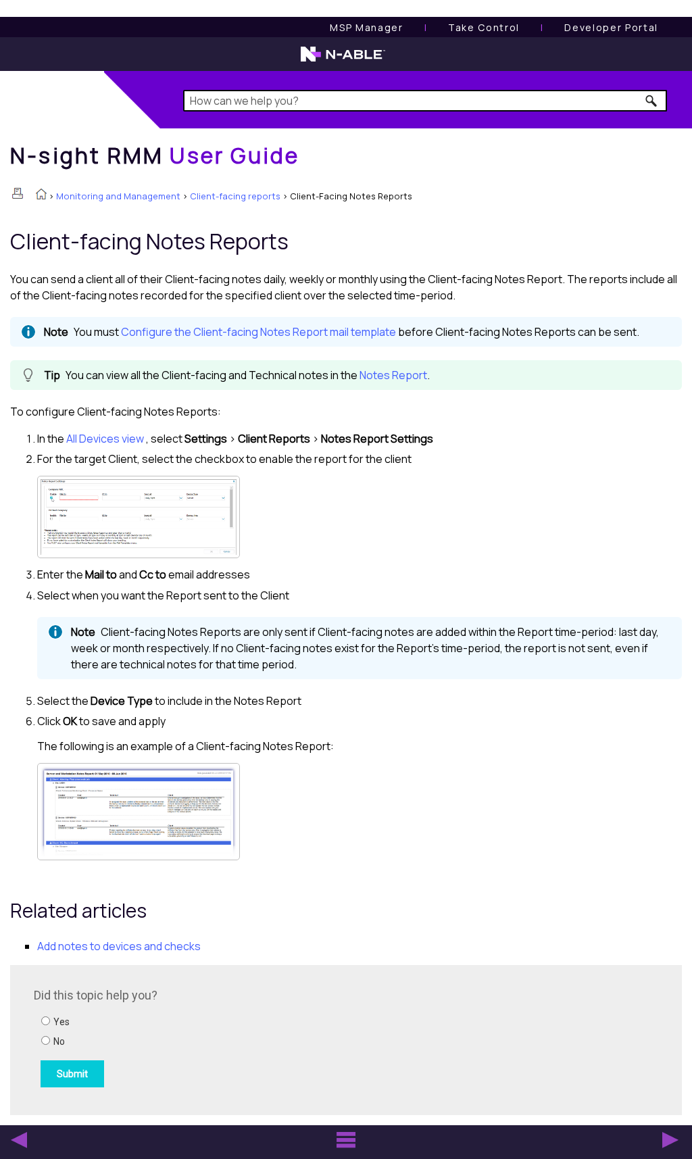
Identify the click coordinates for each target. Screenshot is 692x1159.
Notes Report (393, 375)
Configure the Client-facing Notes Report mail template (259, 331)
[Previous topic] (19, 1140)
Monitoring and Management (118, 196)
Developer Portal (611, 27)
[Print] (17, 193)
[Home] (41, 195)
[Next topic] (670, 1140)
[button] (652, 101)
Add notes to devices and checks (119, 946)
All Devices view (105, 438)
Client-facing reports (235, 196)
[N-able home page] (343, 60)
